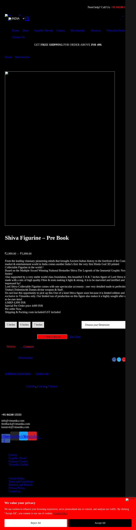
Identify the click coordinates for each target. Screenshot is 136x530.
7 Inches (38, 324)
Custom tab (42, 373)
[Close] (130, 499)
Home (8, 57)
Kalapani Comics (18, 461)
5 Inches (11, 324)
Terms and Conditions (20, 481)
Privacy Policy (16, 487)
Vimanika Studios (18, 464)
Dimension (11, 318)
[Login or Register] (113, 18)
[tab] (17, 374)
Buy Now (75, 336)
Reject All (36, 523)
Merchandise (22, 57)
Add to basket (53, 336)
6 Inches (24, 324)
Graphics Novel (17, 458)
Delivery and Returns (20, 484)
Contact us (14, 491)
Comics (12, 454)
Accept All (100, 523)
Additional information (17, 373)
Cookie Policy (61, 513)
